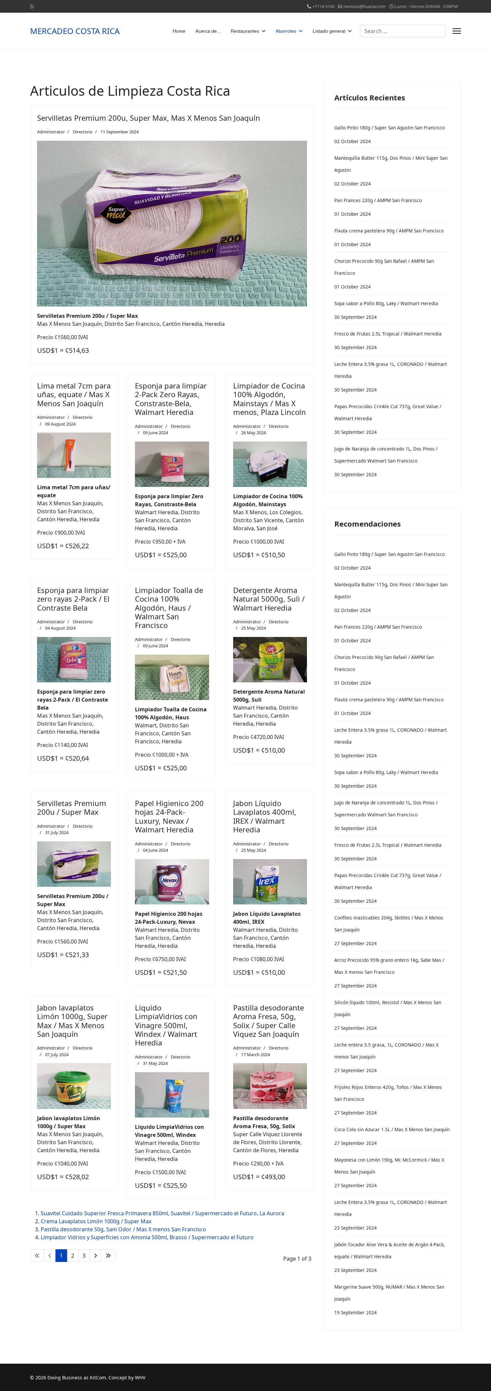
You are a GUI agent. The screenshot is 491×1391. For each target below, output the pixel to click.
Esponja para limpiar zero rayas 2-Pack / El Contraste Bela (73, 599)
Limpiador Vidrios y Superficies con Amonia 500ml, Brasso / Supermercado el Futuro (147, 1237)
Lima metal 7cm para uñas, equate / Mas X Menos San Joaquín (74, 394)
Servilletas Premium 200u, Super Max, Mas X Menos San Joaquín (148, 118)
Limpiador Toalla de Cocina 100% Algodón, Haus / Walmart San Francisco (169, 607)
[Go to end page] (108, 1255)
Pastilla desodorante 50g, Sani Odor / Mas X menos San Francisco (123, 1229)
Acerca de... (208, 31)
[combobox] (403, 31)
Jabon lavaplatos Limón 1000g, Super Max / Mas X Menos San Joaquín (72, 1020)
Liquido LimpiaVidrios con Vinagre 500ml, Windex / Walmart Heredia (166, 1025)
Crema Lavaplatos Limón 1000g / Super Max (96, 1221)
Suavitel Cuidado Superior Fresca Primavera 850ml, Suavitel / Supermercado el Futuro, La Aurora (162, 1213)
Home (179, 31)
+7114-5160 (323, 6)
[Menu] (457, 31)
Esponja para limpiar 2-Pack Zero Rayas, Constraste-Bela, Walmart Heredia (171, 399)
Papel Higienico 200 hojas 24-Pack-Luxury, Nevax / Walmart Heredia (169, 816)
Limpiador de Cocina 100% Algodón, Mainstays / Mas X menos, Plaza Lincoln (269, 399)
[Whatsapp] (32, 6)
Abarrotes (286, 31)
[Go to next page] (96, 1255)
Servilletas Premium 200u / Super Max (71, 807)
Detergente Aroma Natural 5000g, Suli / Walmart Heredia (269, 599)
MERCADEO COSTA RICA (75, 31)
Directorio (83, 132)
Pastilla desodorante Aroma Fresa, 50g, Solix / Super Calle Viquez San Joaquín (268, 1020)
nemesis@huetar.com (364, 6)
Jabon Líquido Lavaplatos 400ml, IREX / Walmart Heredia (264, 816)
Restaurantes (245, 31)
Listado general (329, 31)
